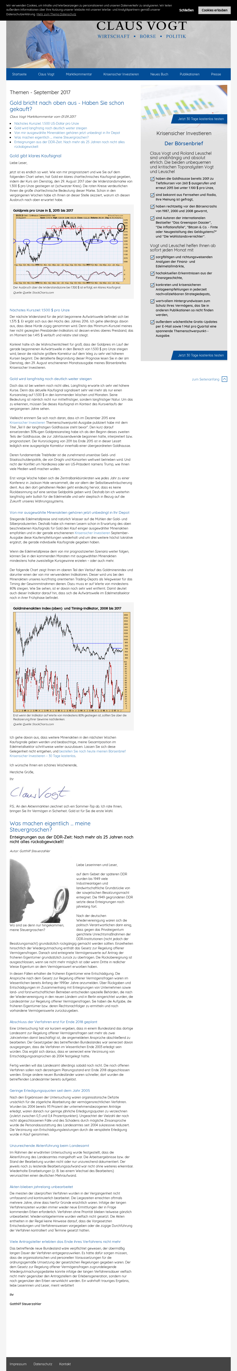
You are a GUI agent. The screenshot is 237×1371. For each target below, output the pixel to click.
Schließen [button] (186, 10)
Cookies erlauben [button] (215, 10)
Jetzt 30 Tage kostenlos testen (201, 119)
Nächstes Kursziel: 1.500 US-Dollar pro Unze (46, 123)
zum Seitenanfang (205, 379)
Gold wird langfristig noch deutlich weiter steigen (50, 128)
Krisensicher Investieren (27, 423)
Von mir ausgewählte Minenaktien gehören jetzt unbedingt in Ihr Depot (67, 133)
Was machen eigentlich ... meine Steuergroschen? (51, 137)
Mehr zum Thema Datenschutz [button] (56, 14)
